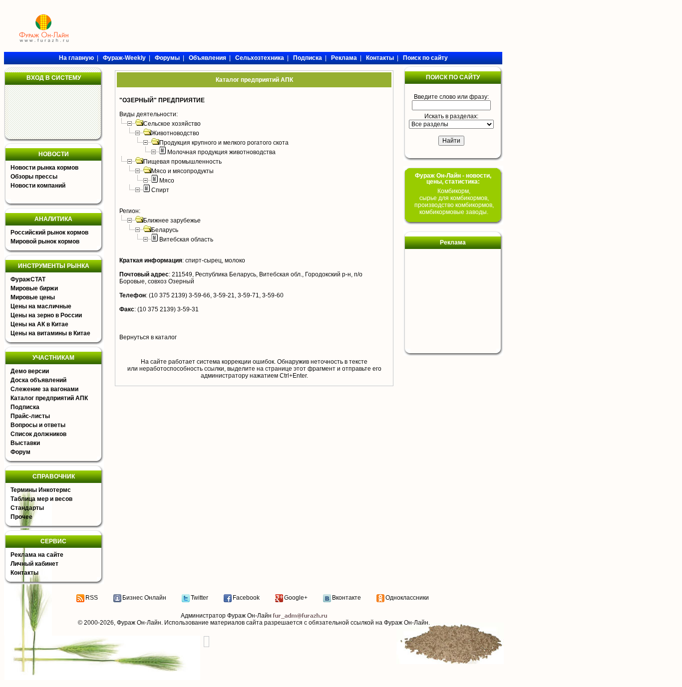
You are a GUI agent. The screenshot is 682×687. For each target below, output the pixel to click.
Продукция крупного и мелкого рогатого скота (224, 142)
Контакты (24, 572)
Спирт (160, 190)
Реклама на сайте (36, 554)
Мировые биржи (34, 288)
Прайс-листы (30, 416)
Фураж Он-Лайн (139, 622)
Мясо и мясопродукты (182, 171)
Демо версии (29, 371)
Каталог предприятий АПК (49, 398)
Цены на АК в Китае (39, 324)
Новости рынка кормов (44, 167)
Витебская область (186, 239)
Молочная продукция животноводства (221, 152)
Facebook (246, 597)
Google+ (296, 597)
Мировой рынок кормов (44, 241)
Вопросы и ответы (37, 425)
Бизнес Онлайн (144, 597)
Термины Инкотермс (40, 489)
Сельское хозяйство (172, 123)
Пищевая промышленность (182, 161)
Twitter (199, 597)
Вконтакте (346, 597)
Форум (20, 452)
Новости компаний (37, 185)
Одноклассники (407, 597)
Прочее (21, 516)
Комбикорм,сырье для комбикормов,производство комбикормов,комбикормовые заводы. (454, 202)
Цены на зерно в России (46, 315)
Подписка (24, 407)
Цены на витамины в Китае (50, 333)
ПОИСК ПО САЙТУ (453, 77)
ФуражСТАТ (27, 279)
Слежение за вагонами (44, 389)
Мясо (166, 180)
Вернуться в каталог (148, 337)
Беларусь (164, 230)
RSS (91, 597)
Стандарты (27, 507)
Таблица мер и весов (41, 498)
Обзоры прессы (33, 176)
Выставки (25, 443)
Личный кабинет (34, 563)
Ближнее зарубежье (172, 220)
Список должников (38, 434)
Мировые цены (32, 297)
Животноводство (175, 133)
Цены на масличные (40, 306)
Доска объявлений (38, 380)
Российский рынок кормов (49, 232)
